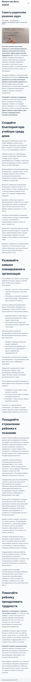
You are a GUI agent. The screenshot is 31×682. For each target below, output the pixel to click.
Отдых (17, 22)
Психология (23, 22)
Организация (11, 22)
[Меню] (28, 3)
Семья (3, 23)
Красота (4, 22)
